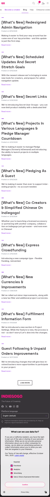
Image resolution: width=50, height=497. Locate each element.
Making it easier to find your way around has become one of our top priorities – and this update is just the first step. (24, 38)
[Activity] (38, 3)
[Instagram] (14, 406)
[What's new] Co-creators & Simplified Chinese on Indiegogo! (23, 207)
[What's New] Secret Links (24, 96)
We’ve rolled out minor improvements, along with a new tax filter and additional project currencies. (24, 296)
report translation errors (19, 422)
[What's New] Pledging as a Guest (23, 173)
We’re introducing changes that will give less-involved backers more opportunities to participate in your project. (24, 364)
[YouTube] (10, 406)
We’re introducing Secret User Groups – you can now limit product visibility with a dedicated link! (24, 106)
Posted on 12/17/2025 (9, 357)
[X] (6, 406)
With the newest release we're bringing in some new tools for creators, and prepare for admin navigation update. (24, 78)
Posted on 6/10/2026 (9, 71)
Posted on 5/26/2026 (9, 100)
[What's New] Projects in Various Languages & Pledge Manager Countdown (22, 131)
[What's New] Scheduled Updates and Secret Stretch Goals (22, 61)
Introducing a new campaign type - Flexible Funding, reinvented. (21, 259)
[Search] (33, 3)
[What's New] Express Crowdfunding (20, 247)
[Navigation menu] (47, 3)
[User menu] (43, 3)
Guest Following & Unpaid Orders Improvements (23, 351)
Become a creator (12, 10)
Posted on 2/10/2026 (9, 254)
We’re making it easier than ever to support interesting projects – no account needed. (24, 185)
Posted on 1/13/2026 (9, 323)
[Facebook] (2, 406)
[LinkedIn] (17, 406)
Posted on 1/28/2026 (9, 291)
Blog (25, 10)
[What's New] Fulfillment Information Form (22, 316)
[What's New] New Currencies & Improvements (17, 281)
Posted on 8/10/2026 (9, 31)
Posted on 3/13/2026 (9, 216)
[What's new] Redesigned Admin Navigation (23, 25)
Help (32, 10)
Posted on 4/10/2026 (9, 179)
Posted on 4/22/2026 (9, 142)
